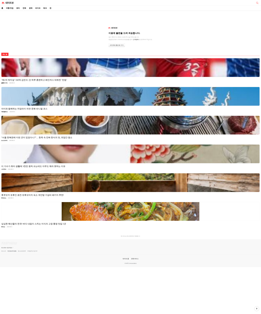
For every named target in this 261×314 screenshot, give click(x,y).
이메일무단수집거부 (32, 251)
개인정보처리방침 (11, 251)
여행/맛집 (9, 8)
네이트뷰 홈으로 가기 (117, 45)
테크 (45, 8)
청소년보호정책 (22, 251)
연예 (24, 8)
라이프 (37, 8)
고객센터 (136, 39)
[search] (257, 2)
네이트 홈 (126, 259)
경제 (30, 8)
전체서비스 (135, 259)
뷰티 (18, 8)
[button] (256, 308)
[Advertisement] (130, 18)
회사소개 (3, 251)
